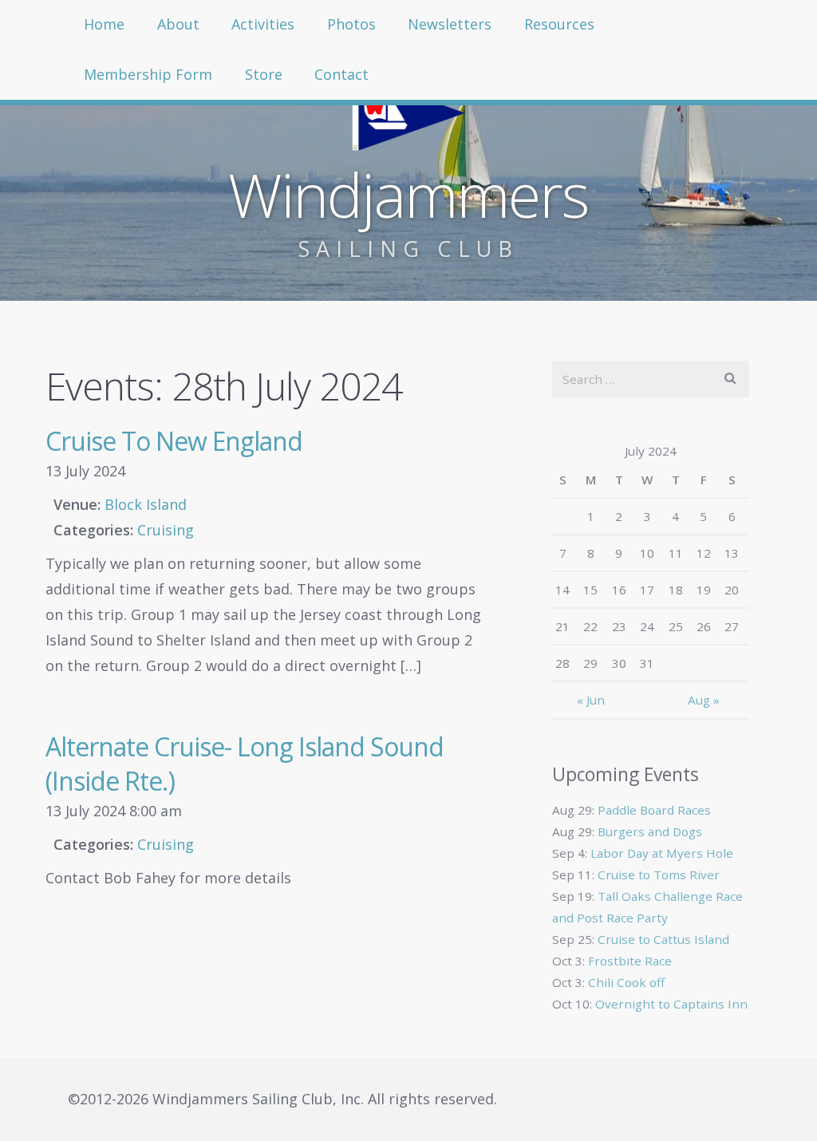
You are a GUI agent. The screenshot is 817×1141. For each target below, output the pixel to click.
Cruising (165, 529)
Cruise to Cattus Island (663, 939)
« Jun (591, 700)
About (178, 24)
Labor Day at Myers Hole (661, 853)
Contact (341, 74)
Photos (351, 24)
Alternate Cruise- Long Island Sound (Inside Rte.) (244, 763)
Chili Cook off (626, 982)
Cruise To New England (173, 441)
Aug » (704, 700)
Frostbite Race (630, 961)
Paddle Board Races (654, 810)
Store (263, 74)
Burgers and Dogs (650, 831)
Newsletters (449, 24)
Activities (262, 24)
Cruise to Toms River (659, 874)
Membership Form (148, 74)
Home (104, 24)
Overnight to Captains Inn (671, 1004)
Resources (559, 24)
